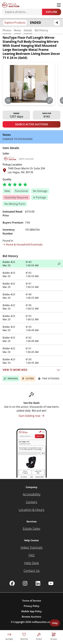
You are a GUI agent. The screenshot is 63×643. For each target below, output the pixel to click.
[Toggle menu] (59, 5)
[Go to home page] (10, 5)
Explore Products (15, 22)
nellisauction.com (42, 621)
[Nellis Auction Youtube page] (50, 583)
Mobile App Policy (31, 611)
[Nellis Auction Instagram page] (25, 583)
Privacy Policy (31, 606)
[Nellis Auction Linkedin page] (38, 583)
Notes (17, 30)
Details (28, 30)
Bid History (41, 30)
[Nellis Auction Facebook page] (12, 583)
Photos (7, 30)
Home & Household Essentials (24, 244)
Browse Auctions (31, 616)
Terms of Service (31, 600)
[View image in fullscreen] (49, 100)
